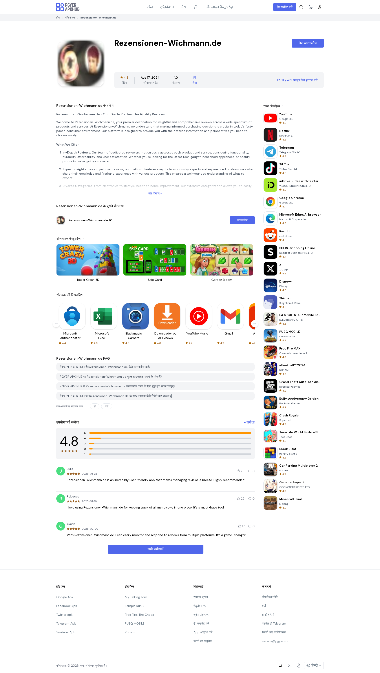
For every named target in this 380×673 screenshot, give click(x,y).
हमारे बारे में (268, 615)
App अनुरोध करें (203, 632)
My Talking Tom (136, 597)
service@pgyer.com (276, 641)
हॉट (196, 7)
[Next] (254, 323)
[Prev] (56, 323)
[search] (301, 7)
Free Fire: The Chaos (139, 615)
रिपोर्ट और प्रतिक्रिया (274, 632)
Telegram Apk (66, 623)
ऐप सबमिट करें (284, 7)
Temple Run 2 (134, 606)
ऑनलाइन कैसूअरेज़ (219, 7)
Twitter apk (64, 615)
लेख (183, 7)
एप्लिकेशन (167, 7)
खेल (150, 7)
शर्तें (264, 606)
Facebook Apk (66, 606)
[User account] (320, 7)
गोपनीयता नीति (270, 597)
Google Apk (64, 597)
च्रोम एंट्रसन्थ (201, 615)
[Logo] (68, 7)
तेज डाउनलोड (308, 43)
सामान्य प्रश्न (201, 597)
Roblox (130, 632)
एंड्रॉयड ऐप (200, 606)
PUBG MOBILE (134, 623)
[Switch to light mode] (310, 7)
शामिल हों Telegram (274, 623)
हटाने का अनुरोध (203, 641)
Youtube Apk (65, 632)
